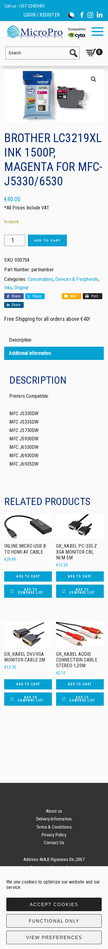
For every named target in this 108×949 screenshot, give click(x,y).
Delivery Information (54, 819)
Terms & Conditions (54, 827)
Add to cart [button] (28, 576)
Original (21, 287)
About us (54, 811)
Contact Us (54, 842)
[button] (93, 79)
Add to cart (47, 240)
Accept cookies (54, 904)
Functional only (54, 920)
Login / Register (41, 15)
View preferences (54, 937)
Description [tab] (20, 340)
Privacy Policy (54, 835)
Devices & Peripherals (76, 279)
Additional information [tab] (30, 353)
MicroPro (46, 31)
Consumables (40, 279)
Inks (8, 287)
